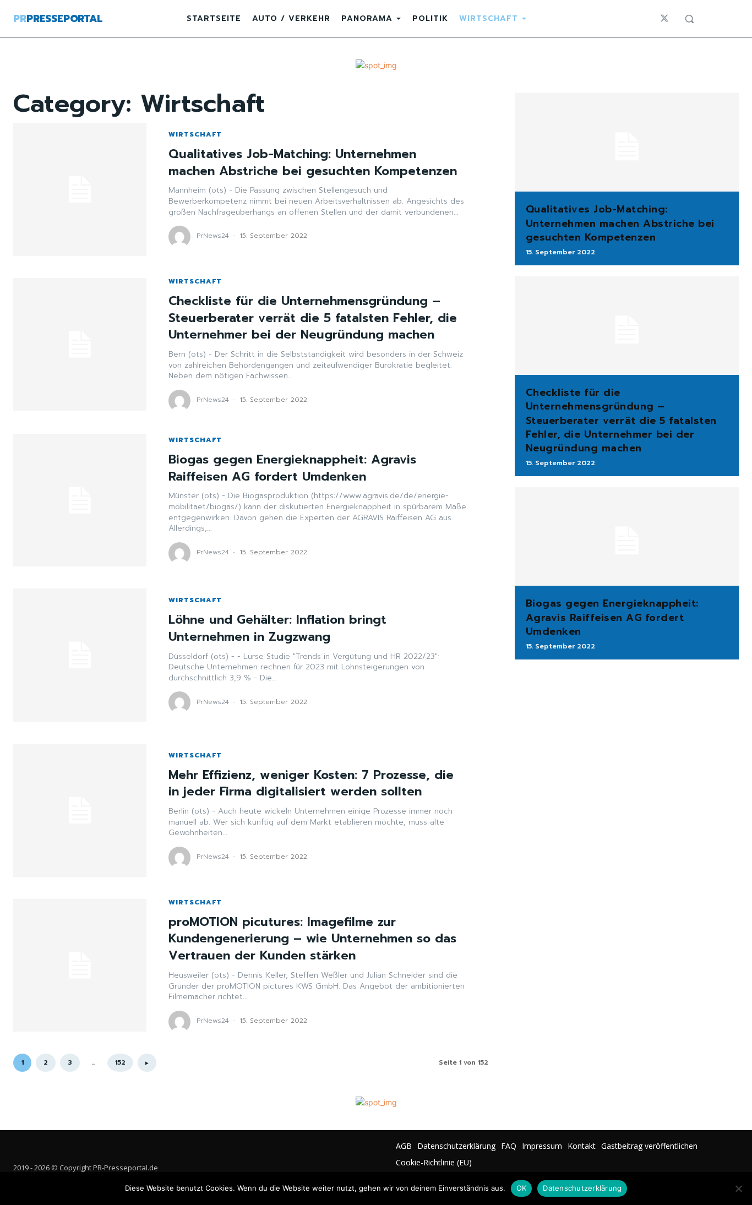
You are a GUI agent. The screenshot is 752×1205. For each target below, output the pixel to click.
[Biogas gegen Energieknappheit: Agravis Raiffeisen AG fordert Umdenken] (79, 500)
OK (521, 1188)
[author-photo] (181, 237)
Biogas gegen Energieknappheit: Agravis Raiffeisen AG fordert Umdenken (292, 468)
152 (120, 1062)
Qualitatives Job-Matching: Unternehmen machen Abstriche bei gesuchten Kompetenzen (312, 162)
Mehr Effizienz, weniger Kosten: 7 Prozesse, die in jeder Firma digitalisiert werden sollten (311, 783)
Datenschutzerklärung (582, 1188)
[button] (689, 19)
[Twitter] (664, 18)
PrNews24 (213, 236)
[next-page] (147, 1063)
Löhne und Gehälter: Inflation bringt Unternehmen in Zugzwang (277, 628)
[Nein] (738, 1188)
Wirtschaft (195, 134)
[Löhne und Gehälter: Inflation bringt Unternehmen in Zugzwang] (79, 655)
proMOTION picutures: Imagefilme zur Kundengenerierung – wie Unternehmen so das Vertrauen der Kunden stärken (312, 939)
